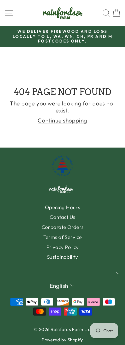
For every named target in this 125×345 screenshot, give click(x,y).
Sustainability (62, 257)
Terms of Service (62, 237)
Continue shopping (62, 120)
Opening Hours (62, 207)
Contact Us (62, 217)
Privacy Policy (62, 247)
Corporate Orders (63, 227)
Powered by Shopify (62, 339)
